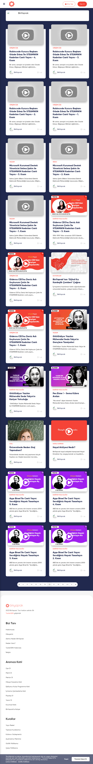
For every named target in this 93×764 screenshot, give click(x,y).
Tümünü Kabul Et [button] (80, 759)
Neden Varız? (10, 643)
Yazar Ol (9, 700)
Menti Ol (9, 673)
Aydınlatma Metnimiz (13, 739)
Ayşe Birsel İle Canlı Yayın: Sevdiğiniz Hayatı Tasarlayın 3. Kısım (24, 555)
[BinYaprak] (21, 75)
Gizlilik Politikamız (12, 743)
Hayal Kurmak (58, 444)
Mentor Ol (9, 677)
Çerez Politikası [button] (11, 761)
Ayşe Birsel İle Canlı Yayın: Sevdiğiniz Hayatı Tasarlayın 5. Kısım (24, 501)
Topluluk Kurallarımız (13, 730)
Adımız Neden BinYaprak (15, 639)
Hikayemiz (9, 634)
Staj (11, 444)
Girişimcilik (13, 48)
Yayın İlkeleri (10, 725)
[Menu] (4, 4)
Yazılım (12, 162)
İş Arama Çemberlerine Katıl (16, 691)
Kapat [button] (66, 759)
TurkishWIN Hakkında (13, 648)
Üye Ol (82, 4)
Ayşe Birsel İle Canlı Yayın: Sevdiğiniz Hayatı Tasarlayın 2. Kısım (67, 555)
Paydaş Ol (9, 696)
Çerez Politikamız (12, 748)
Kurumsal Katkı (11, 705)
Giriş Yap (70, 4)
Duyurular (57, 276)
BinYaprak (23, 13)
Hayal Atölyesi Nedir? (64, 447)
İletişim (8, 652)
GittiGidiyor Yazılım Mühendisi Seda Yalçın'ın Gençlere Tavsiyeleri (66, 339)
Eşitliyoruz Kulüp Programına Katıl (18, 686)
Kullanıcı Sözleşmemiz (14, 734)
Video (55, 162)
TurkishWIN (10, 613)
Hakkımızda (10, 630)
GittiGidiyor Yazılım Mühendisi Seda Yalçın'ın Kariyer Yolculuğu (22, 396)
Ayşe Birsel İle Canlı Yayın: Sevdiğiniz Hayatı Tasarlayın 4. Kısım (67, 501)
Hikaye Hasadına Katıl (14, 682)
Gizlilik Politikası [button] (23, 761)
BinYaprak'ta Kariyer (13, 709)
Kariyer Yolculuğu (60, 219)
